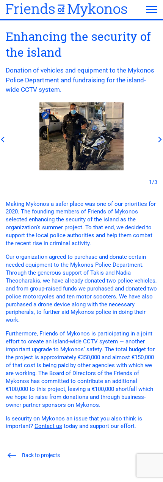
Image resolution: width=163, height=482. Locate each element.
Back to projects (41, 455)
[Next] (158, 139)
